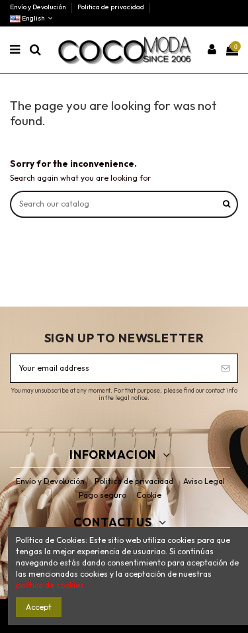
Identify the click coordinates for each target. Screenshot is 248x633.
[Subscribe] (225, 368)
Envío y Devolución (38, 7)
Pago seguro (102, 495)
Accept (39, 607)
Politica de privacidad (110, 7)
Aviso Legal (204, 481)
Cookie (148, 495)
